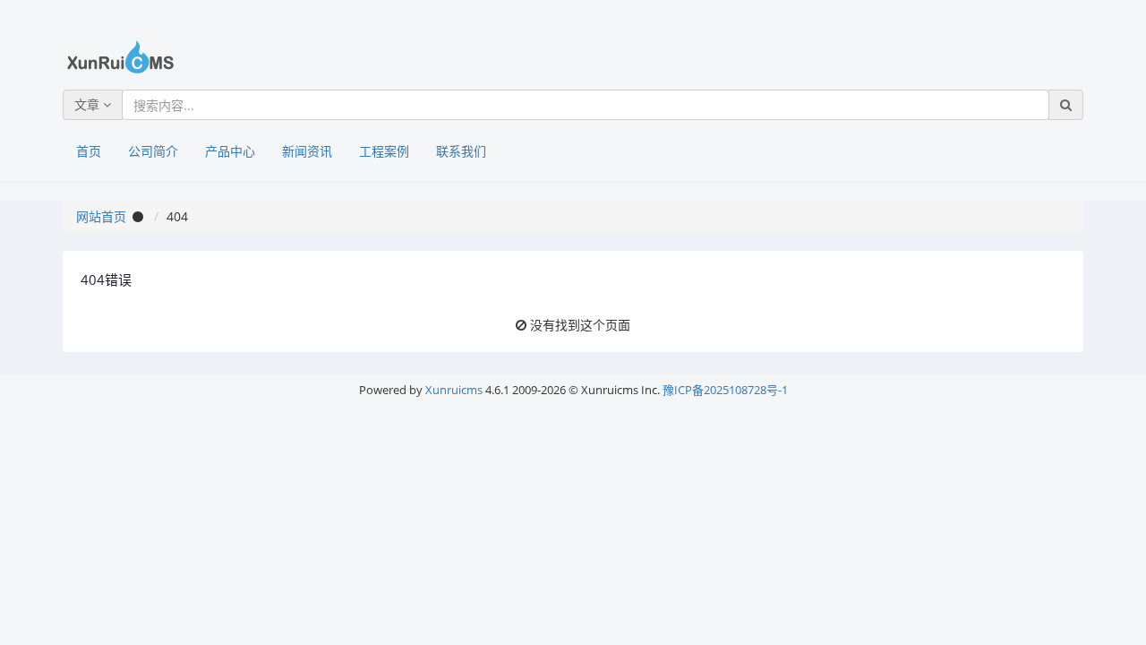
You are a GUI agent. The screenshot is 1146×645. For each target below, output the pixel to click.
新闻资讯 (307, 150)
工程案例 (384, 150)
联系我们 (461, 150)
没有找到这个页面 (580, 324)
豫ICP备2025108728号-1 (725, 390)
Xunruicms (454, 390)
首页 (88, 150)
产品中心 (230, 150)
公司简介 (153, 150)
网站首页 (101, 216)
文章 (88, 104)
